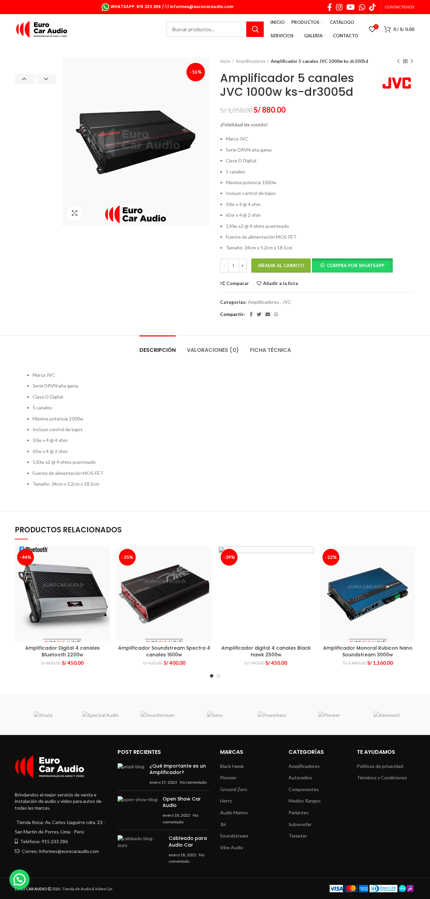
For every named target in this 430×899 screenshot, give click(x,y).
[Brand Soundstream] (157, 715)
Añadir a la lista (280, 283)
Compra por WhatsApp (356, 265)
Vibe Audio (231, 847)
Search (255, 29)
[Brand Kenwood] (386, 715)
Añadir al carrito (281, 265)
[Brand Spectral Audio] (100, 715)
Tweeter (298, 836)
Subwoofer (300, 824)
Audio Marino (234, 812)
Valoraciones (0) (213, 350)
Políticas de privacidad (380, 766)
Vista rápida (104, 572)
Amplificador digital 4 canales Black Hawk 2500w (266, 651)
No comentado (193, 782)
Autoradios (300, 777)
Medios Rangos (305, 801)
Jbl (223, 824)
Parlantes (299, 812)
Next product (411, 61)
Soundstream (234, 836)
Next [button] (46, 79)
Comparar (237, 283)
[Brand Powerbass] (271, 715)
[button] (352, 266)
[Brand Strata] (43, 715)
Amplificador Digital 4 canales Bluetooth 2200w (62, 651)
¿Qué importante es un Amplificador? (177, 769)
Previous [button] (25, 79)
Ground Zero (233, 789)
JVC (287, 302)
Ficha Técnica (270, 350)
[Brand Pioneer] (329, 715)
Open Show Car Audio (182, 802)
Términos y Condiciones (382, 777)
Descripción (157, 350)
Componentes (304, 789)
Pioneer (228, 777)
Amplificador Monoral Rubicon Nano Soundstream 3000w (368, 651)
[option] (35, 58)
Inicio (225, 61)
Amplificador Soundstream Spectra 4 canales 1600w (164, 651)
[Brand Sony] (214, 715)
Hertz (226, 801)
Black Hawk (232, 766)
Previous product (398, 61)
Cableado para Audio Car (188, 841)
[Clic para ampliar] (74, 213)
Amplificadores (250, 61)
